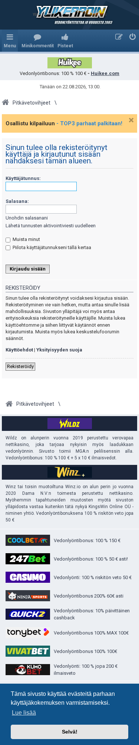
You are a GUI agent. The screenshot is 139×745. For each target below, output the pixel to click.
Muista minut (25, 239)
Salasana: (17, 201)
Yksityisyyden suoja (59, 350)
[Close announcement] (131, 120)
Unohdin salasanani (27, 218)
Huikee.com (105, 73)
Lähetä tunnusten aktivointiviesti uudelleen (51, 225)
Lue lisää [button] (24, 713)
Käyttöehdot (19, 350)
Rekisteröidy (20, 366)
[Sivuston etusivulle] (69, 15)
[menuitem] (37, 41)
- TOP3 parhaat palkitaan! (89, 123)
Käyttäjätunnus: (23, 178)
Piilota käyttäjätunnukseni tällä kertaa (51, 247)
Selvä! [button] (69, 732)
